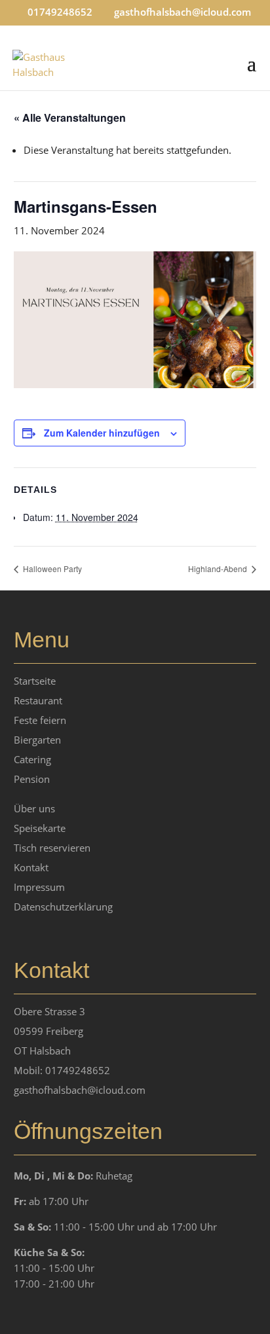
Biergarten (37, 739)
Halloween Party (51, 568)
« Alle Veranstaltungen (70, 117)
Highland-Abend (218, 568)
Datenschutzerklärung (63, 906)
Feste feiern (40, 720)
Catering (32, 759)
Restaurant (38, 700)
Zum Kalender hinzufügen (102, 432)
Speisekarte (40, 828)
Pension (32, 778)
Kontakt (31, 867)
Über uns (34, 808)
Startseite (35, 680)
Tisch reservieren (52, 847)
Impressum (39, 886)
